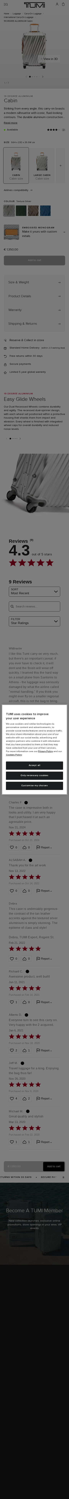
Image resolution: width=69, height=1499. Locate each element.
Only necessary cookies (34, 775)
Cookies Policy (14, 755)
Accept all (34, 765)
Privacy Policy (45, 752)
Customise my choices (34, 786)
